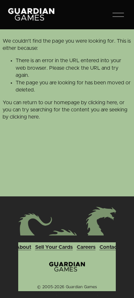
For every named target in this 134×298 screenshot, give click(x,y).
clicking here (102, 102)
